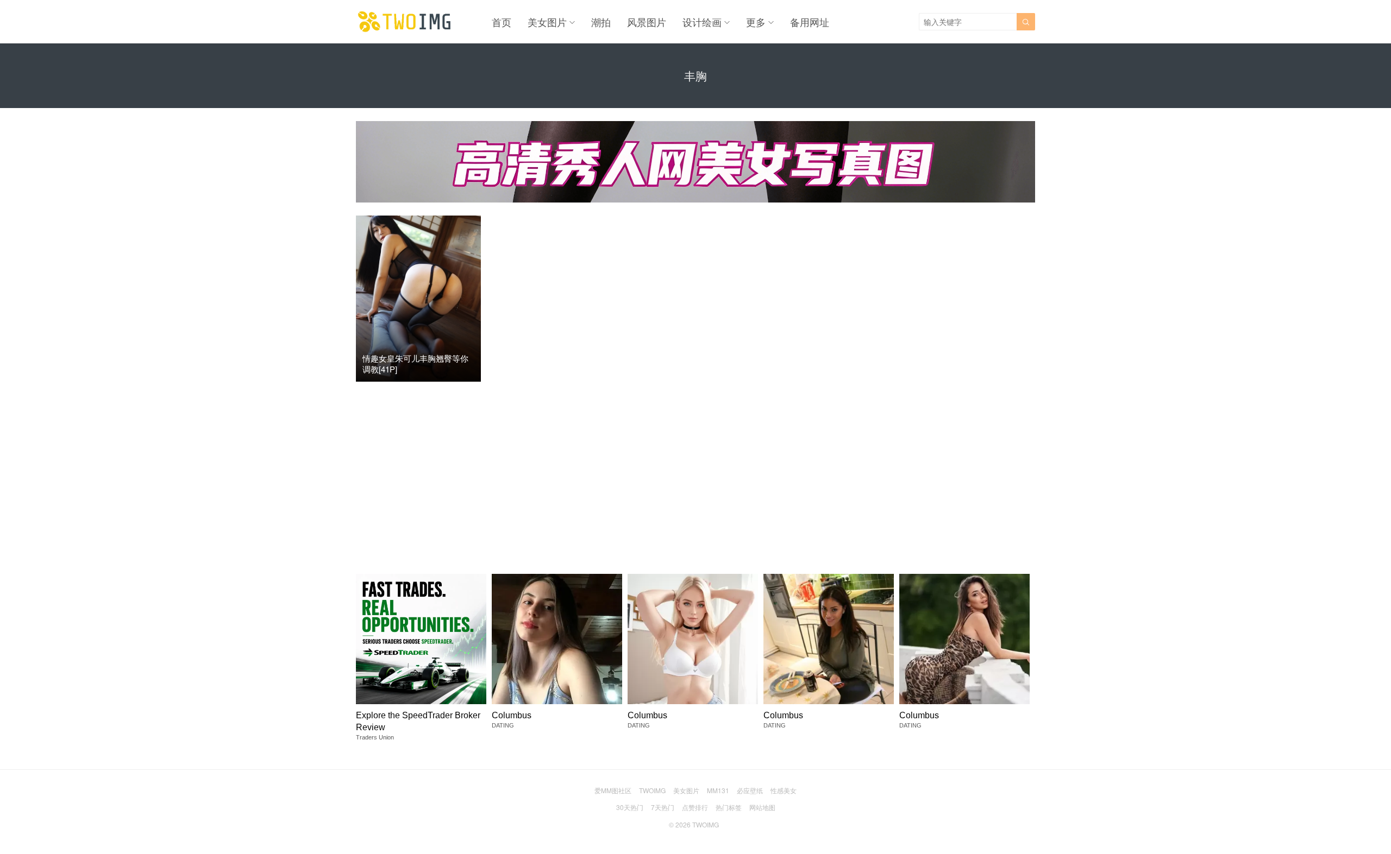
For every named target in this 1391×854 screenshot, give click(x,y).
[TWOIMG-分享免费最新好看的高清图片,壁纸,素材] (405, 22)
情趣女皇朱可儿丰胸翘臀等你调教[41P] (415, 363)
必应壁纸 (750, 790)
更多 (756, 22)
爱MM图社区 (612, 790)
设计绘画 (702, 22)
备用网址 (809, 22)
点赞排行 (695, 807)
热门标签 (729, 807)
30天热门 (629, 807)
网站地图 (762, 807)
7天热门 (662, 807)
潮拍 (601, 22)
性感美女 (783, 790)
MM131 (718, 790)
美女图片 (547, 22)
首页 (501, 22)
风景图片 (646, 22)
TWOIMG (652, 790)
